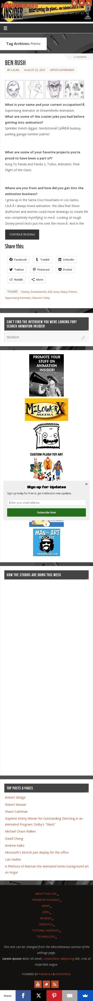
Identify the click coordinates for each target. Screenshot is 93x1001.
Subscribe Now (46, 512)
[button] (46, 487)
